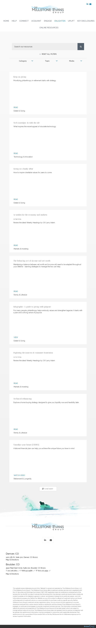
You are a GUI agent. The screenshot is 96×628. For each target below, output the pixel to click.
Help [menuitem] (14, 21)
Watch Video (19, 475)
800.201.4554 (43, 571)
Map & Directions (12, 560)
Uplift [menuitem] (71, 21)
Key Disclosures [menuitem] (85, 21)
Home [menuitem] (6, 21)
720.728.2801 (12, 571)
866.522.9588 (27, 571)
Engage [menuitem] (48, 21)
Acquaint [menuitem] (36, 21)
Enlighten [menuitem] (59, 21)
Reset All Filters (49, 54)
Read (16, 107)
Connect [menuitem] (24, 21)
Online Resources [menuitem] (48, 28)
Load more (48, 489)
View (16, 337)
